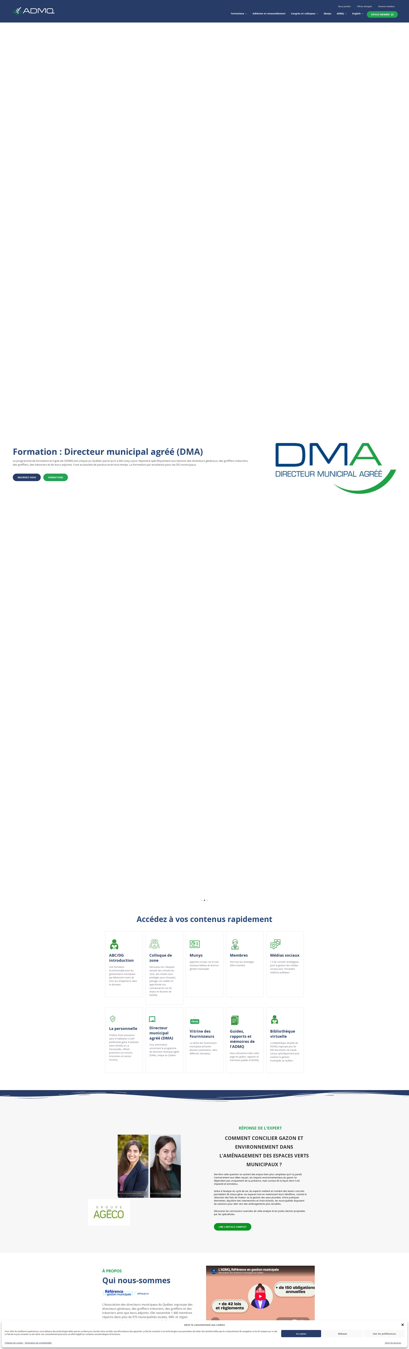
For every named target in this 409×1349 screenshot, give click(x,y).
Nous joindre (344, 6)
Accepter (301, 1333)
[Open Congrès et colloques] (317, 13)
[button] (402, 1324)
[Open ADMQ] (346, 13)
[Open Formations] (246, 13)
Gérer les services (393, 1342)
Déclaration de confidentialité (38, 1342)
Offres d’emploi (364, 6)
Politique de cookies (14, 1342)
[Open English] (362, 13)
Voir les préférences (384, 1333)
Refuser (342, 1333)
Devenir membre (386, 6)
